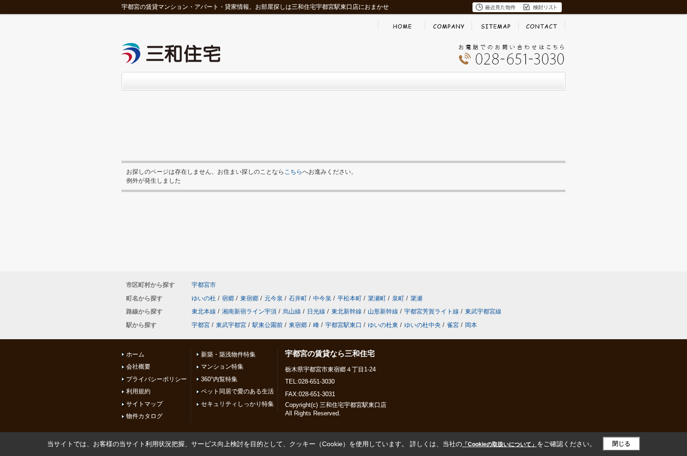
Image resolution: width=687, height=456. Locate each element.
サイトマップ (144, 403)
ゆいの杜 (204, 298)
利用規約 (138, 391)
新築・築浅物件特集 (228, 354)
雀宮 (453, 324)
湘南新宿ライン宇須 (249, 311)
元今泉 (274, 298)
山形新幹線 (383, 311)
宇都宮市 (204, 284)
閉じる (621, 443)
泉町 (398, 298)
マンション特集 (222, 366)
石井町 (298, 298)
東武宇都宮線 (483, 311)
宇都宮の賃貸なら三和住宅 (330, 353)
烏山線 (292, 311)
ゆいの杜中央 (422, 324)
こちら (293, 171)
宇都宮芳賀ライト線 (431, 311)
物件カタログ (144, 416)
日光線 (316, 311)
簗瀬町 (377, 298)
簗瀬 (416, 298)
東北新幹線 (346, 311)
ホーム (135, 354)
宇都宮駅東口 (343, 324)
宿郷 (228, 298)
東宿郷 (249, 298)
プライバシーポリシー (156, 379)
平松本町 (349, 298)
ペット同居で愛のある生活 (237, 391)
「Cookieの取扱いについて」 (499, 444)
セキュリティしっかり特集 (237, 403)
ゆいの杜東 (383, 324)
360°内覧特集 (219, 379)
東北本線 (204, 311)
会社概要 (138, 366)
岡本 (471, 324)
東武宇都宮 (231, 324)
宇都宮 (201, 324)
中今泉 (322, 298)
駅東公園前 (267, 324)
